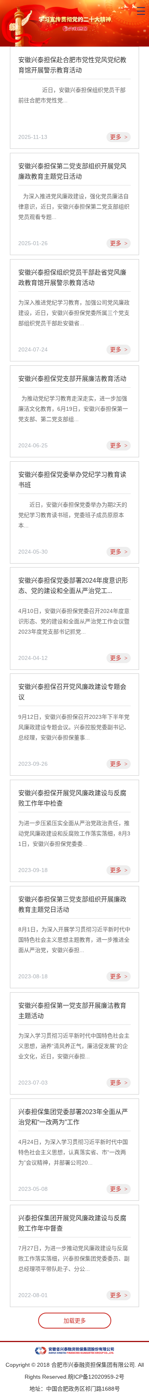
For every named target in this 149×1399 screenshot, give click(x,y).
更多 (119, 137)
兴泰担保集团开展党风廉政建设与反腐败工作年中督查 (72, 1223)
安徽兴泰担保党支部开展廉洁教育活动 (72, 378)
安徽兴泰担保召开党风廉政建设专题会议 (72, 691)
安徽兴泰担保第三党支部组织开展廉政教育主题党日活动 (72, 904)
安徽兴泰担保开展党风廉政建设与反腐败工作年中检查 (72, 798)
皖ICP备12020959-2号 (96, 1377)
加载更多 (75, 1320)
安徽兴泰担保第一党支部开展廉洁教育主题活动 (72, 1010)
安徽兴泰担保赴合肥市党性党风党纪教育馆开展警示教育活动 (72, 65)
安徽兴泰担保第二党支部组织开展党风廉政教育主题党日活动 (72, 171)
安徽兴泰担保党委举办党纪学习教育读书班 (72, 479)
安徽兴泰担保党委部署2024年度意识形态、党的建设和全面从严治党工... (73, 585)
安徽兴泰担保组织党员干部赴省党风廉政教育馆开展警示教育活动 (72, 277)
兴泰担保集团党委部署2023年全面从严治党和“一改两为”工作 (73, 1117)
